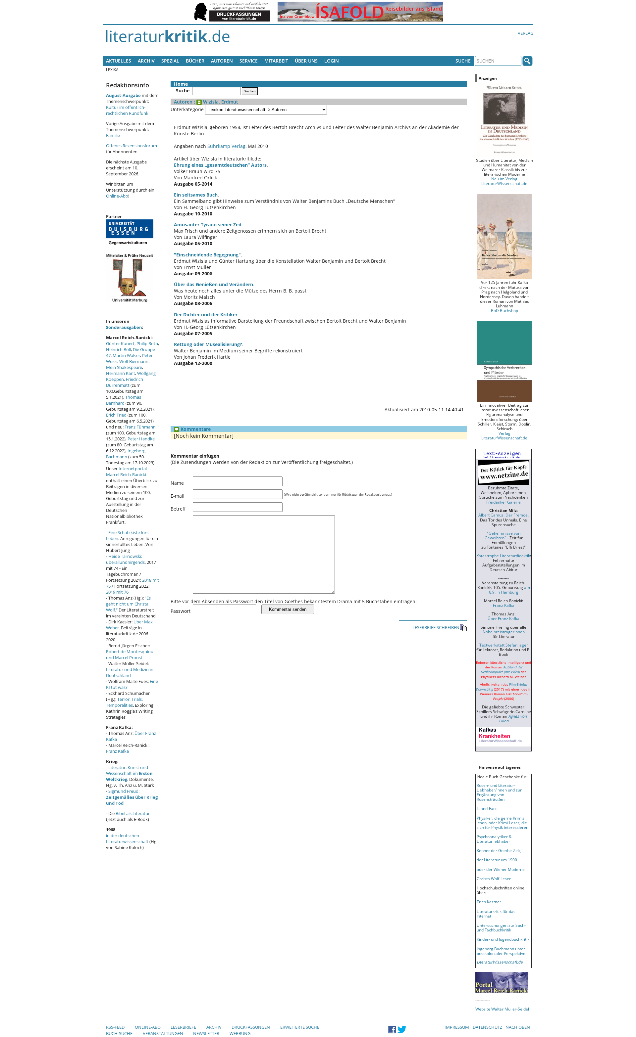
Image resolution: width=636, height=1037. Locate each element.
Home (181, 84)
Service (248, 61)
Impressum (457, 1027)
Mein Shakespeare (124, 367)
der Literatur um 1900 (497, 859)
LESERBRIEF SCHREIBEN (435, 627)
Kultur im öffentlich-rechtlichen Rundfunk (127, 110)
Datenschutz (487, 1027)
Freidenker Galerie (503, 502)
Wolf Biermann (133, 361)
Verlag (525, 33)
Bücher (195, 61)
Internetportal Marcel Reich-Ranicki (126, 471)
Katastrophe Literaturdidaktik (503, 555)
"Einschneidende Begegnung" (207, 254)
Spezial (170, 61)
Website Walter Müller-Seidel (502, 1009)
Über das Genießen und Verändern (213, 284)
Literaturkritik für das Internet (496, 914)
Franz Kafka (117, 751)
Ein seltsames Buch (196, 195)
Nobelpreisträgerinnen (504, 631)
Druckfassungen (251, 1027)
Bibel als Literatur (133, 813)
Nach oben (517, 1027)
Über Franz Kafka (503, 618)
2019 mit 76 (117, 592)
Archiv (146, 61)
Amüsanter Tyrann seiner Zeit (208, 224)
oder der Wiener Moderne (501, 869)
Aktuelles (118, 61)
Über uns (306, 61)
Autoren (222, 61)
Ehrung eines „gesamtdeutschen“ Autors (220, 165)
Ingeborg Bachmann (125, 454)
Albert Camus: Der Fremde (503, 515)
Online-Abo (117, 196)
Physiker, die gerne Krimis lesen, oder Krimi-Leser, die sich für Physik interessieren (502, 822)
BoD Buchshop (504, 310)
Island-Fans (487, 808)
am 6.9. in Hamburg (509, 590)
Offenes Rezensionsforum (131, 146)
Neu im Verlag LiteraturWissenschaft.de (504, 181)
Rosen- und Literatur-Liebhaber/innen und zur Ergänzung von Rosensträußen (499, 792)
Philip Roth (147, 343)
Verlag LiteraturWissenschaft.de (504, 435)
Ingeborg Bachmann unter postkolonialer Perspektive (501, 951)
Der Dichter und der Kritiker (206, 314)
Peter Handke (141, 439)
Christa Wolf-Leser (494, 878)
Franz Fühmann (140, 427)
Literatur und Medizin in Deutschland (129, 672)
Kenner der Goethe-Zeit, (499, 850)
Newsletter (206, 1033)
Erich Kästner (489, 901)
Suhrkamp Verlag (226, 146)
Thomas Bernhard (123, 400)
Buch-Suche (119, 1033)
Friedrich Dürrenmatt (124, 382)
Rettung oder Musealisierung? (208, 344)
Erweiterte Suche (299, 1027)
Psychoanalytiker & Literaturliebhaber (494, 839)
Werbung (240, 1033)
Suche (463, 61)
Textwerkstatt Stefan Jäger (503, 645)
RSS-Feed (115, 1027)
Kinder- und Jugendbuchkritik (503, 939)
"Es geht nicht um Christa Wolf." (128, 604)
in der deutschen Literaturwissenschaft (127, 838)
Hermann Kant (120, 373)
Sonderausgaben (124, 327)
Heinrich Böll (118, 349)
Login (331, 61)
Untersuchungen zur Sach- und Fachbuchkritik (501, 927)
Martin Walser (126, 355)
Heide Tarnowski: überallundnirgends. (126, 559)
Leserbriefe (183, 1027)
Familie (113, 135)
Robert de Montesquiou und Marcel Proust (129, 654)
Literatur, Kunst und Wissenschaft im (129, 773)
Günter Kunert (120, 343)
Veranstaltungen (163, 1033)
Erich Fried (116, 415)
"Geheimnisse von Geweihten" (502, 535)
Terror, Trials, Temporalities (124, 702)
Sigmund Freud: (132, 797)
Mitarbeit (276, 61)
